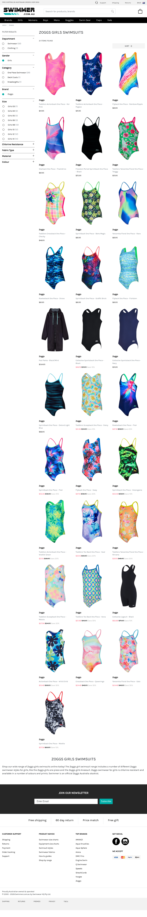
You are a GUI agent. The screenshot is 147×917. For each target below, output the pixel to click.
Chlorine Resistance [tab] (12, 144)
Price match (91, 820)
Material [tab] (6, 156)
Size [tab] (4, 101)
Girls (20, 20)
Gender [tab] (6, 55)
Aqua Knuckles (82, 844)
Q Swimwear (81, 864)
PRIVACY (52, 901)
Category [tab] (6, 67)
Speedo (79, 868)
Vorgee (79, 877)
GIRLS (4, 25)
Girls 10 (13, 129)
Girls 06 (13, 120)
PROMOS (37, 901)
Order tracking (8, 852)
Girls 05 (13, 116)
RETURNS (21, 901)
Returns (128, 3)
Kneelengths (14, 82)
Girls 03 (13, 106)
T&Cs (66, 901)
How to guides (45, 856)
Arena (78, 852)
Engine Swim (81, 860)
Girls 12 (13, 134)
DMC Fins (80, 856)
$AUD (139, 3)
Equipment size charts (49, 844)
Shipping (115, 3)
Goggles (69, 20)
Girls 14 (13, 139)
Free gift (113, 820)
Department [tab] (8, 38)
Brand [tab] (5, 89)
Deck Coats (14, 77)
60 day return (65, 820)
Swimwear (14, 43)
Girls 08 (13, 125)
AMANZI (79, 839)
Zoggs (10, 94)
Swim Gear (85, 20)
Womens (32, 20)
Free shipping (37, 820)
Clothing (13, 48)
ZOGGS (11, 25)
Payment (6, 848)
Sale (109, 20)
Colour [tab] (5, 162)
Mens (57, 20)
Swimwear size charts (48, 839)
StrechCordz (81, 873)
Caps (99, 20)
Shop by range (45, 860)
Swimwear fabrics (47, 852)
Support (102, 3)
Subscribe (106, 801)
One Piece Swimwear (19, 73)
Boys (45, 20)
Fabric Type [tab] (8, 150)
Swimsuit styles (46, 848)
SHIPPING (5, 901)
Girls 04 (13, 111)
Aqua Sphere (81, 848)
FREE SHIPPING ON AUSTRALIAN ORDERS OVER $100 (20, 2)
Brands (8, 20)
